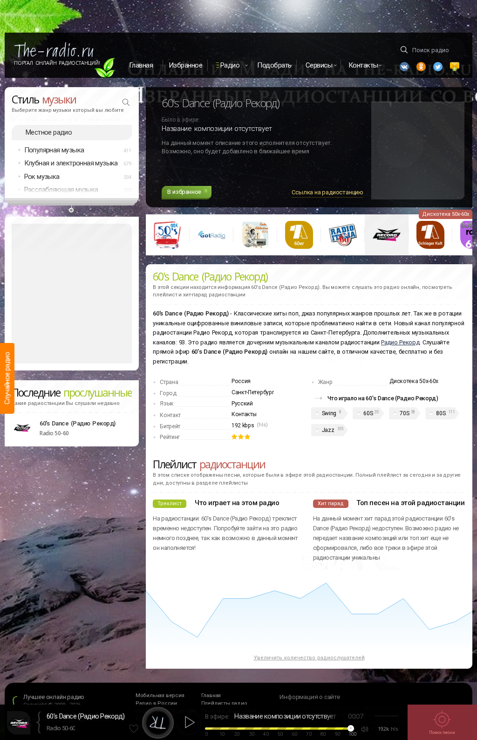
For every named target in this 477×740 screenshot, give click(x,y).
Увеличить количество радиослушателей (309, 658)
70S (404, 413)
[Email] (454, 66)
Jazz (328, 430)
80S (440, 413)
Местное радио (49, 132)
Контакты (244, 414)
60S (368, 413)
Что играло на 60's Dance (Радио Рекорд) (382, 398)
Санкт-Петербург (253, 392)
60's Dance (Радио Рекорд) (78, 423)
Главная (141, 65)
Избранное (186, 65)
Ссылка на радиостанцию (327, 192)
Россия (241, 381)
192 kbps (243, 425)
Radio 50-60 (61, 728)
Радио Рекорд (400, 342)
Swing (329, 413)
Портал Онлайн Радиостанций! (57, 63)
